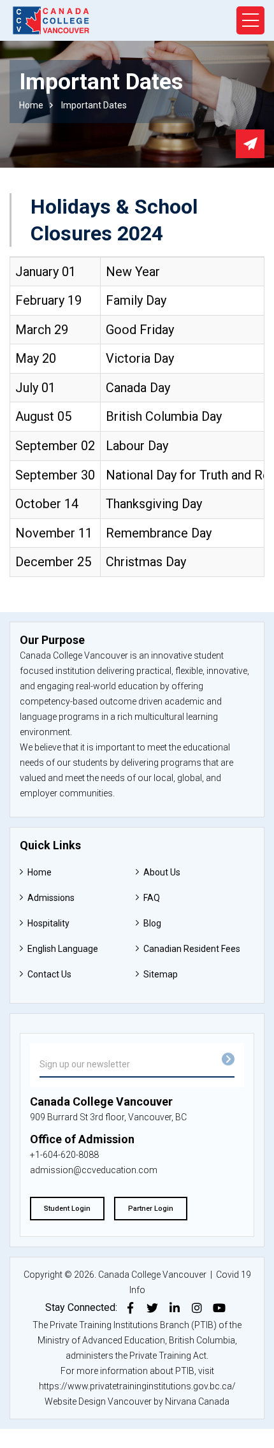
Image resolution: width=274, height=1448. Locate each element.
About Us (161, 872)
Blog (152, 923)
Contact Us (49, 974)
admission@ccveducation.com (93, 1170)
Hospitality (48, 923)
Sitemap (160, 974)
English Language (62, 949)
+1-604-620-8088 (64, 1155)
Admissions (51, 898)
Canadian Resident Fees (191, 949)
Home (31, 105)
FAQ (151, 898)
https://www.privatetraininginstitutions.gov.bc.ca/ (137, 1386)
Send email (250, 143)
